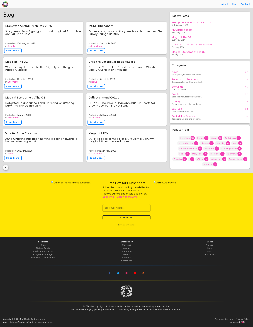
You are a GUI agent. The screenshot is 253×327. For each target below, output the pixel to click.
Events (11, 46)
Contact (245, 4)
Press (210, 251)
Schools (126, 257)
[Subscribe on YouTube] (135, 273)
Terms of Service (224, 319)
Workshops (126, 260)
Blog (209, 248)
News (94, 81)
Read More (13, 50)
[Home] (5, 4)
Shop (235, 4)
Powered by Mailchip (126, 225)
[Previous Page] (5, 167)
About (224, 4)
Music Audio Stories (43, 251)
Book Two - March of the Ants (120, 196)
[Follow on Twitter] (118, 273)
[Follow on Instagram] (126, 273)
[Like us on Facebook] (109, 273)
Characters (210, 254)
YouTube (96, 117)
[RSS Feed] (143, 273)
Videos (209, 245)
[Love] (242, 322)
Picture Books (43, 248)
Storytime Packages (43, 254)
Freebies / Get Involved (43, 257)
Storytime (96, 46)
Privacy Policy (243, 319)
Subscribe (126, 217)
